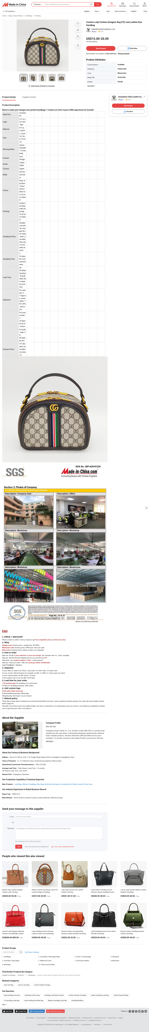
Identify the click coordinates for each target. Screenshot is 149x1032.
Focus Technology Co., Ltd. (59, 1024)
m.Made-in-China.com (79, 1020)
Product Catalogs (33, 952)
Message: (11, 828)
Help (107, 11)
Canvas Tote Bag (23, 985)
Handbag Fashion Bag (32, 995)
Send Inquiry (101, 48)
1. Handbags (6, 957)
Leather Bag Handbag (120, 995)
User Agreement (86, 1024)
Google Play (21, 1011)
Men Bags (40, 784)
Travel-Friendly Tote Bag (42, 985)
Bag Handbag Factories (12, 995)
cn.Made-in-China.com (95, 1020)
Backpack (56, 784)
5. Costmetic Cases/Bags (10, 961)
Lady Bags (18, 784)
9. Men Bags (6, 964)
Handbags (28, 16)
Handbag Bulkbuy (77, 1000)
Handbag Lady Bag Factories (54, 995)
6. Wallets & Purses (44, 961)
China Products (41, 1018)
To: (13, 822)
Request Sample (123, 53)
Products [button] (37, 4)
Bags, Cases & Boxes (16, 16)
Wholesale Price (87, 1018)
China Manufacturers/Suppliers (57, 1018)
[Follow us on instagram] (136, 1011)
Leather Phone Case (85, 784)
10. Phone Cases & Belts (46, 964)
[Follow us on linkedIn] (146, 1011)
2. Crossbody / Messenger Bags (49, 957)
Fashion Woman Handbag (77, 995)
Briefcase (48, 784)
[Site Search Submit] (98, 4)
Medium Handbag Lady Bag (57, 1000)
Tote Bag (38, 16)
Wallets (25, 784)
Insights (120, 1018)
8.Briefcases (115, 961)
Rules (145, 11)
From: (12, 817)
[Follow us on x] (133, 1011)
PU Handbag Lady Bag (11, 1000)
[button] (91, 4)
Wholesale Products (74, 1018)
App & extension (120, 11)
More (4, 1004)
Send (18, 847)
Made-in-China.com (65, 1020)
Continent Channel (99, 1018)
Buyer (97, 11)
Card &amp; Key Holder (68, 784)
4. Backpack (115, 957)
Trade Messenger (37, 1011)
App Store (7, 1011)
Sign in (144, 6)
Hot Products (30, 1018)
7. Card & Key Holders (81, 961)
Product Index (112, 1018)
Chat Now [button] (133, 48)
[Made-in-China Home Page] (14, 4)
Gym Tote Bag (8, 985)
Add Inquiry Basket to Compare (43, 86)
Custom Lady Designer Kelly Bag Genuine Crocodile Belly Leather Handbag (13, 933)
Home (4, 16)
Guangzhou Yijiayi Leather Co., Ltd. (103, 29)
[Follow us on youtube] (139, 1011)
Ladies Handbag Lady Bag (100, 995)
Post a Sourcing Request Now (62, 847)
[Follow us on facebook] (130, 1011)
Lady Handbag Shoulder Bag (33, 1000)
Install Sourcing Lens (57, 1011)
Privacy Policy (108, 1024)
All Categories (9, 11)
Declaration (97, 1024)
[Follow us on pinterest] (142, 1011)
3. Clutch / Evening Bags (82, 957)
